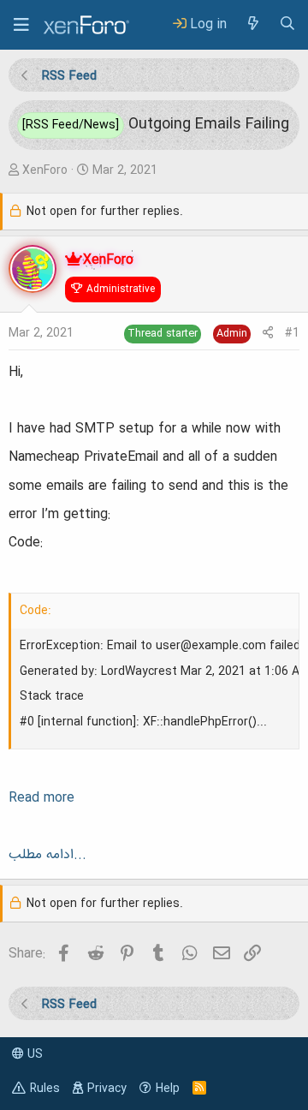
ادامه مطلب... (47, 854)
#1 (292, 333)
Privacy (107, 1088)
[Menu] (21, 25)
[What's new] (252, 24)
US (33, 1054)
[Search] (287, 24)
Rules (45, 1088)
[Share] (268, 334)
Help (168, 1088)
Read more (41, 798)
